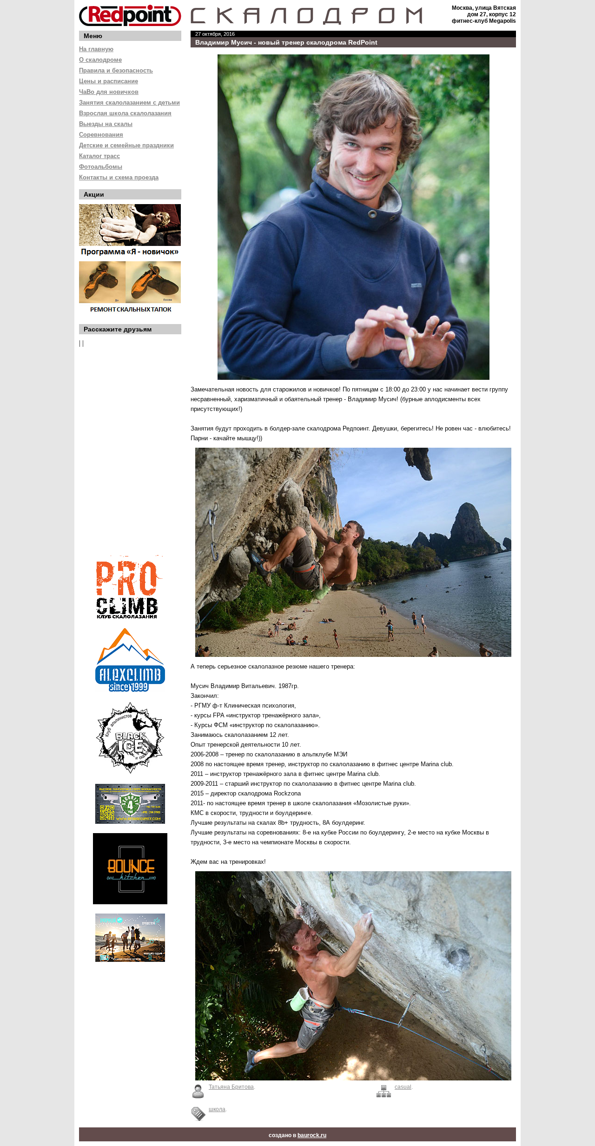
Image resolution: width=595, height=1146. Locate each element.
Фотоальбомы (100, 166)
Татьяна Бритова (231, 1087)
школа (217, 1109)
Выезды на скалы (105, 123)
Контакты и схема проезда (119, 177)
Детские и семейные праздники (126, 145)
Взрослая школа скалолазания (125, 113)
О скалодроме (100, 59)
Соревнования (101, 134)
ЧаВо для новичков (109, 91)
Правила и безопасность (116, 70)
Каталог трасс (99, 155)
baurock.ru (312, 1135)
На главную (96, 49)
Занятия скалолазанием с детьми (129, 102)
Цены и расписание (108, 81)
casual (403, 1087)
